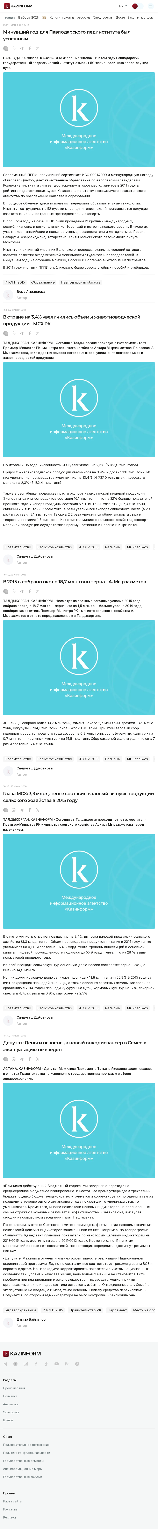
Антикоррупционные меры (22, 1469)
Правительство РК (85, 1310)
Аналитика (11, 1404)
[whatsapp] (13, 48)
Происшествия (14, 1388)
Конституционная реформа (70, 17)
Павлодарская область (80, 282)
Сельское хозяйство (54, 547)
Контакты (10, 1509)
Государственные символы (23, 1461)
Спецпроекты (103, 17)
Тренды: (9, 17)
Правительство (18, 547)
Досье (120, 17)
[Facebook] (29, 48)
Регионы (113, 547)
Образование (43, 282)
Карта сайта (12, 1501)
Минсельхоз (137, 547)
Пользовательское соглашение (26, 1445)
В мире (8, 1420)
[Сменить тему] (138, 6)
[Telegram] (21, 48)
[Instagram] (5, 48)
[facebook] (36, 1364)
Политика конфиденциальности (26, 1453)
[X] (37, 48)
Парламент (117, 1310)
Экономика (11, 1412)
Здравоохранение (20, 1310)
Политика (10, 1396)
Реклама (9, 1517)
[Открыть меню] (151, 6)
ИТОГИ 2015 (15, 282)
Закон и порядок (140, 17)
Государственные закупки (22, 1477)
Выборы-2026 (28, 17)
